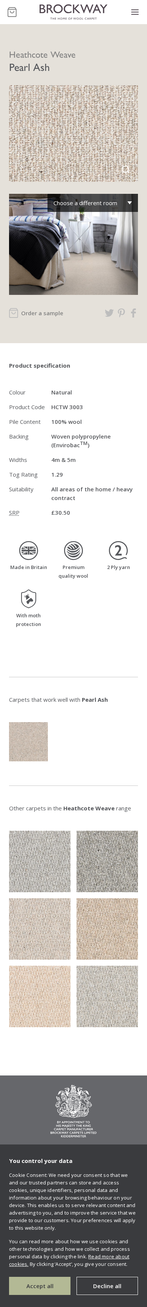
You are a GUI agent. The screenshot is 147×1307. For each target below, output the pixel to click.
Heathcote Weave (42, 54)
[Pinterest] (121, 313)
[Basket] (12, 12)
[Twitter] (109, 313)
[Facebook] (133, 313)
